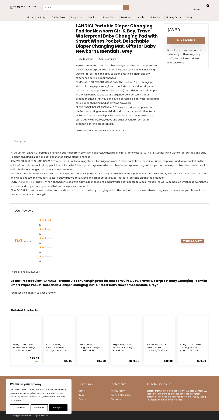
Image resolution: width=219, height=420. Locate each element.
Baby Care (76, 17)
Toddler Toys (58, 17)
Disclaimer (116, 399)
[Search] (126, 7)
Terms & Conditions (121, 394)
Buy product (186, 40)
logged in (31, 292)
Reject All (39, 407)
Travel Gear (109, 17)
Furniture (126, 17)
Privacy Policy (118, 390)
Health (140, 17)
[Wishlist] (196, 6)
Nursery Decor (173, 17)
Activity (41, 17)
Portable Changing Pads (114, 130)
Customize (19, 407)
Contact (83, 399)
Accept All (58, 407)
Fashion (92, 17)
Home (30, 17)
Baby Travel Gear (94, 130)
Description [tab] (20, 141)
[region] (39, 396)
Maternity (155, 17)
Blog (189, 17)
